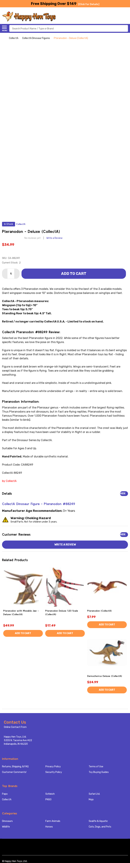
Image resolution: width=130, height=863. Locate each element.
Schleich (50, 793)
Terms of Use (96, 766)
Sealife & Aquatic (98, 821)
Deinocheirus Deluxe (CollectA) (104, 676)
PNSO (48, 799)
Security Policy (53, 772)
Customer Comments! (14, 772)
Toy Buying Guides (99, 772)
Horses (49, 826)
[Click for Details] (88, 4)
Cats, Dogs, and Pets (100, 826)
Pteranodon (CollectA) (99, 610)
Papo (5, 793)
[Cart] (126, 16)
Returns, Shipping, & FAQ (15, 766)
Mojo (91, 799)
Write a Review (54, 238)
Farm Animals (52, 821)
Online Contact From (15, 727)
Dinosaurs (7, 821)
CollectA (6, 799)
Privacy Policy (53, 766)
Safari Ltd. (94, 793)
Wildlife (6, 826)
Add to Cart (73, 273)
